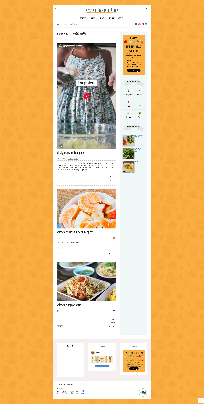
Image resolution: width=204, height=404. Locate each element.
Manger (102, 18)
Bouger (111, 18)
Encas (139, 106)
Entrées (75, 158)
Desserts (73, 238)
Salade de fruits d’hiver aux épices (75, 232)
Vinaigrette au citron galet (71, 153)
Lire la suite (60, 180)
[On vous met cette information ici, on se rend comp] (94, 359)
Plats (139, 117)
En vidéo (71, 158)
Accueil (58, 24)
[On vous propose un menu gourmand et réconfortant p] (101, 359)
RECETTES (83, 18)
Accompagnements (128, 95)
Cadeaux (120, 18)
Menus (93, 18)
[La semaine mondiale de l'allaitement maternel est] (109, 359)
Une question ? (68, 385)
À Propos (59, 385)
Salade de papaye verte (69, 305)
